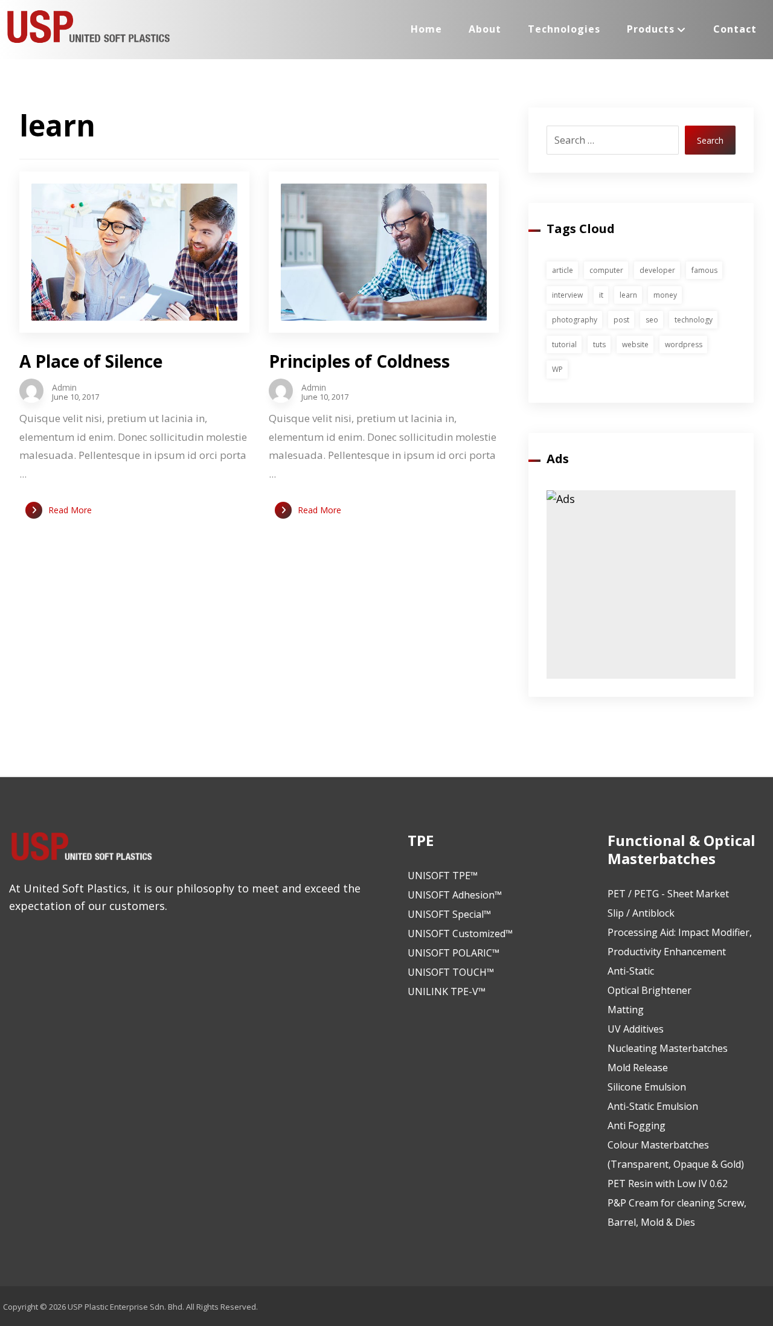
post (621, 320)
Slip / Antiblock (641, 913)
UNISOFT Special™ (449, 914)
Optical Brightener (649, 990)
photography (574, 320)
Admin (64, 387)
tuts (599, 344)
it (601, 295)
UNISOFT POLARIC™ (453, 952)
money (665, 295)
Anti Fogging (637, 1125)
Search (710, 140)
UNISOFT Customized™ (460, 933)
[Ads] (641, 584)
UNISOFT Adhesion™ (455, 895)
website (635, 344)
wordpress (683, 344)
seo (652, 320)
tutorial (564, 344)
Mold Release (638, 1067)
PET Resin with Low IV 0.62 (668, 1183)
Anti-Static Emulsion (653, 1106)
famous (704, 270)
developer (657, 270)
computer (606, 270)
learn (628, 295)
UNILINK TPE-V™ (447, 991)
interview (567, 295)
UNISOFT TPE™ (443, 875)
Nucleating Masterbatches (668, 1048)
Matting (626, 1009)
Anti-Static (631, 971)
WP (557, 369)
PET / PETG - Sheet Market (668, 893)
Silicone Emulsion (647, 1087)
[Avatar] (31, 391)
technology (694, 320)
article (562, 270)
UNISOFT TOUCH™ (451, 972)
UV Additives (636, 1029)
